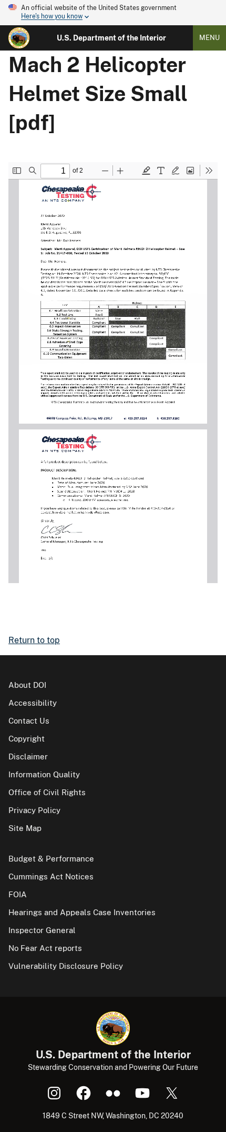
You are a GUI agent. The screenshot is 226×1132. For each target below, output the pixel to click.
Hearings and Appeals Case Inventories (82, 912)
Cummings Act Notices (51, 876)
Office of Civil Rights (47, 792)
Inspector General (42, 930)
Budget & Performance (51, 858)
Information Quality (44, 774)
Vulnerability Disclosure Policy (65, 965)
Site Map (25, 828)
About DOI (27, 684)
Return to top (34, 640)
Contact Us (28, 720)
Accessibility (32, 702)
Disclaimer (28, 756)
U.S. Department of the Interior (111, 38)
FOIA (17, 894)
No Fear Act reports (45, 948)
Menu (209, 38)
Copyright (26, 738)
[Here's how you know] (113, 12)
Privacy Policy (34, 810)
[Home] (18, 37)
